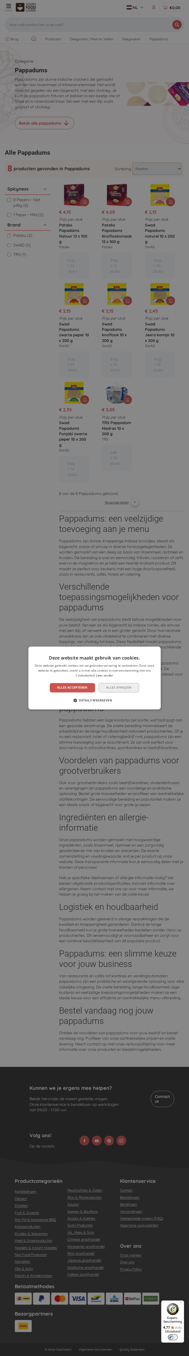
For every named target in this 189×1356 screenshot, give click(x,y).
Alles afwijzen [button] (119, 687)
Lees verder (104, 675)
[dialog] (94, 677)
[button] (94, 700)
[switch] (173, 1337)
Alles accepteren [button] (72, 687)
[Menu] (181, 1303)
